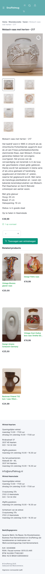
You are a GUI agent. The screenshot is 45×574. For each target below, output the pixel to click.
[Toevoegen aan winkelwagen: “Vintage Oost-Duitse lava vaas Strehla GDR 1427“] (27, 348)
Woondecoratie (15, 22)
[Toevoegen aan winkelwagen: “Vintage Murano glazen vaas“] (5, 298)
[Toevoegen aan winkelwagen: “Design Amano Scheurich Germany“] (5, 359)
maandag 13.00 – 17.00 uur (13, 432)
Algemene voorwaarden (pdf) (12, 570)
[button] (38, 37)
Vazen (25, 22)
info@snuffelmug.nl (12, 471)
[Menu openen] (3, 7)
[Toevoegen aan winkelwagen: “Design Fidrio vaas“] (27, 289)
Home (4, 22)
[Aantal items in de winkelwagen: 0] (24, 11)
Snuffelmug (12, 7)
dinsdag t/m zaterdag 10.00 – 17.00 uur (18, 435)
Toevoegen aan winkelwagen (22, 241)
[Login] (35, 5)
